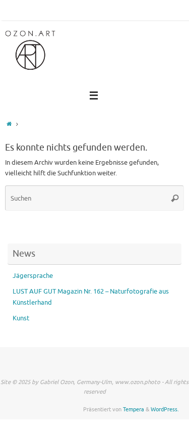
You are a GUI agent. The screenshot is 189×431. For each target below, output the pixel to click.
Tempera (133, 409)
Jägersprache (33, 276)
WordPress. (165, 409)
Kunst (21, 318)
